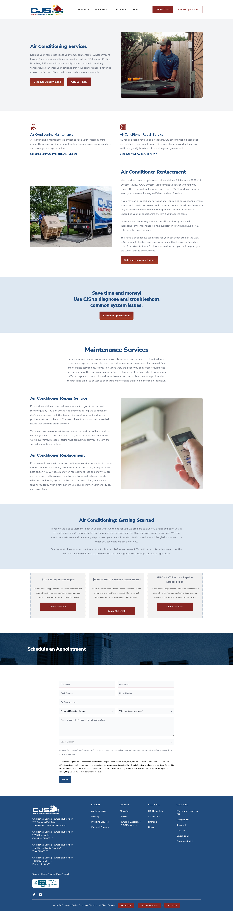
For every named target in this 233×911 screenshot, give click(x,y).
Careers (123, 816)
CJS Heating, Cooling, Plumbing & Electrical (52, 818)
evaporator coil (169, 225)
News (136, 9)
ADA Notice (172, 905)
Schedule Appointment (188, 9)
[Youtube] (40, 894)
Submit (65, 779)
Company (124, 805)
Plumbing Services (100, 821)
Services (82, 9)
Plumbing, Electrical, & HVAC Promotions (130, 823)
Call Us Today (162, 9)
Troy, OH (181, 830)
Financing (152, 821)
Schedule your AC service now (137, 153)
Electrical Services (100, 827)
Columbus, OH (183, 835)
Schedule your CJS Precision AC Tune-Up (53, 153)
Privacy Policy (96, 772)
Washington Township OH (187, 813)
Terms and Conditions (149, 905)
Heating (95, 816)
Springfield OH (184, 819)
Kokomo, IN (182, 825)
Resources (154, 805)
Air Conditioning (98, 811)
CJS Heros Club (155, 811)
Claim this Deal (58, 606)
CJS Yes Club (154, 816)
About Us (100, 9)
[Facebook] (34, 894)
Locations (119, 9)
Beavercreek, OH (185, 841)
